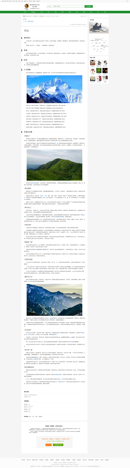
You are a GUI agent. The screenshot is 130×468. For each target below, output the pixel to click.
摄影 (43, 268)
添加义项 (84, 16)
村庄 (104, 45)
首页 (25, 12)
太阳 (97, 47)
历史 (26, 216)
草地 (46, 195)
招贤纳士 (52, 459)
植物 (55, 143)
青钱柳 (99, 73)
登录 (127, 1)
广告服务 (47, 459)
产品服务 (74, 459)
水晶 (79, 268)
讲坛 (17, 1)
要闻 (8, 1)
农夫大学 (28, 459)
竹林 (42, 195)
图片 (77, 12)
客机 (93, 47)
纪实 (22, 1)
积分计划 (84, 459)
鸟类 (30, 334)
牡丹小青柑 (92, 81)
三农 (106, 47)
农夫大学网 (4, 1)
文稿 (49, 12)
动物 (57, 322)
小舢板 (96, 38)
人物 (94, 44)
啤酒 (38, 341)
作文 (103, 49)
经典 (33, 183)
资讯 (11, 1)
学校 (100, 38)
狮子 (68, 210)
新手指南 (41, 459)
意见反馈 (63, 459)
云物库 (105, 81)
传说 (60, 379)
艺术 (98, 12)
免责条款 (57, 459)
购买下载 (48, 444)
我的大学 (25, 1)
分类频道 (33, 12)
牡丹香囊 (92, 73)
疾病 (98, 40)
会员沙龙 (97, 459)
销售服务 (68, 459)
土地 (33, 359)
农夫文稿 (52, 16)
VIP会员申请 (90, 459)
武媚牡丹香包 (98, 52)
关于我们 (23, 459)
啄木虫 (100, 50)
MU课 (13, 1)
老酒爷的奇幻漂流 (102, 51)
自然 (26, 199)
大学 (92, 41)
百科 (56, 12)
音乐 (91, 12)
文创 (105, 12)
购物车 (34, 1)
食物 (94, 41)
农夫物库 (57, 16)
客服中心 (38, 1)
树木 (104, 39)
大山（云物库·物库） (29, 21)
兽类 (36, 334)
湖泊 (54, 216)
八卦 (102, 37)
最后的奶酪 (95, 50)
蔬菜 (101, 43)
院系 (19, 1)
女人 (98, 43)
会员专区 (30, 1)
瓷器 (101, 47)
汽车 (49, 221)
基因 (59, 374)
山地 (60, 332)
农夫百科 (48, 16)
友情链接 (107, 459)
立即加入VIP (58, 444)
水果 (96, 49)
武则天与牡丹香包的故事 (104, 43)
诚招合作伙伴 (35, 459)
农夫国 (102, 459)
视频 (84, 12)
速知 (62, 12)
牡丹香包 (105, 73)
